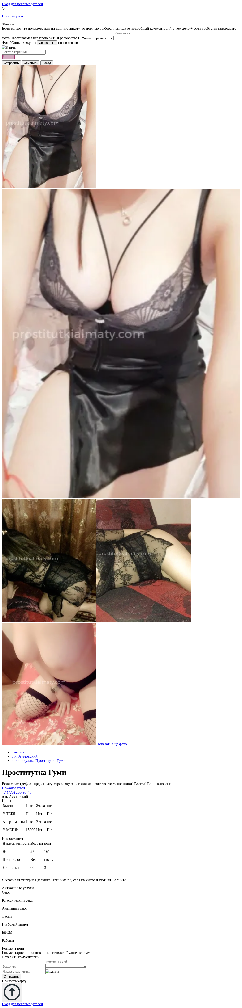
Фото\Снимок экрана (19, 43)
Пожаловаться (13, 788)
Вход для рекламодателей (22, 4)
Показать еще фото (111, 744)
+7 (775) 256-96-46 (16, 792)
